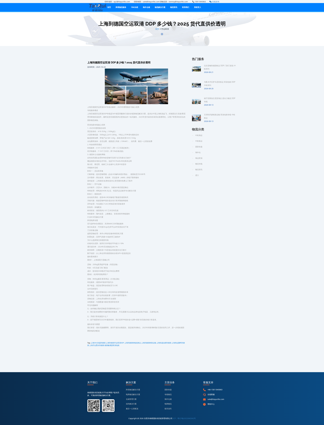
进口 (197, 175)
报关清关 (168, 408)
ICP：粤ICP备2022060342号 (184, 418)
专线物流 (168, 394)
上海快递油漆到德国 (163, 343)
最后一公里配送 (132, 408)
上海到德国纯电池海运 (132, 343)
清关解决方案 (131, 404)
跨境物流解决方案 (133, 389)
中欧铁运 (198, 141)
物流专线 (198, 164)
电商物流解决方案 (133, 394)
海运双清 (198, 158)
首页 (109, 7)
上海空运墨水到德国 (96, 345)
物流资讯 (173, 7)
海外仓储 (146, 7)
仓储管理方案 (131, 399)
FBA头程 (134, 7)
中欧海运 (198, 135)
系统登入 (197, 7)
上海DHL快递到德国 (98, 343)
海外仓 (198, 152)
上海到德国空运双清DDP (115, 343)
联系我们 (185, 7)
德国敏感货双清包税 (112, 345)
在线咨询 (215, 1)
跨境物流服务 (121, 7)
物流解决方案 (160, 7)
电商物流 (168, 404)
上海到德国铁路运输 (148, 343)
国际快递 (198, 146)
